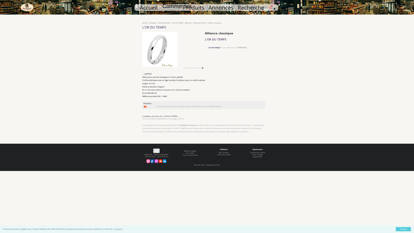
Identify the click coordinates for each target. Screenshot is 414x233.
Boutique (152, 23)
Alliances (188, 23)
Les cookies (190, 153)
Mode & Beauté (164, 23)
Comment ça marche (257, 153)
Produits (193, 7)
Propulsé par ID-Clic (213, 165)
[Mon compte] (274, 7)
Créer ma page (257, 155)
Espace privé (257, 157)
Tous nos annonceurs (190, 155)
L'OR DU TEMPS (177, 23)
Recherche (251, 7)
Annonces (221, 7)
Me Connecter (224, 153)
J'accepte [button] (403, 229)
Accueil (149, 7)
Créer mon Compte (224, 155)
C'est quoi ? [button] (118, 229)
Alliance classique (214, 23)
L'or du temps (214, 47)
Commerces (177, 8)
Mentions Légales (190, 151)
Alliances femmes (200, 23)
